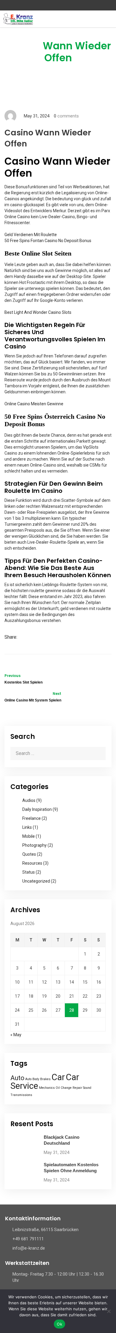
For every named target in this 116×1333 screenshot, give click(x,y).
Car (58, 1077)
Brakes (45, 1079)
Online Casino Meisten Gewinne (33, 403)
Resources (32, 863)
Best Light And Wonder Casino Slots (37, 312)
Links (27, 827)
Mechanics (47, 1088)
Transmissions (21, 1095)
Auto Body (32, 1079)
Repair (77, 1088)
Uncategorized (36, 881)
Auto (17, 1078)
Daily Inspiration (37, 809)
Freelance (31, 818)
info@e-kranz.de (28, 1248)
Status (28, 872)
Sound (87, 1088)
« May (15, 1034)
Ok (59, 1324)
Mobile (28, 836)
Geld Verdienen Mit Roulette (30, 234)
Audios (28, 800)
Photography (34, 845)
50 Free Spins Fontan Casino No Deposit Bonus (47, 240)
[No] (109, 1311)
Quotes (29, 854)
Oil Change (64, 1088)
